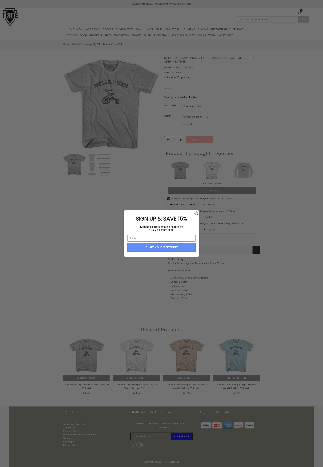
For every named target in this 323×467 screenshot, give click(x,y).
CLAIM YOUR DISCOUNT (162, 247)
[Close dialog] (196, 213)
